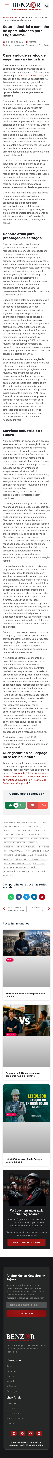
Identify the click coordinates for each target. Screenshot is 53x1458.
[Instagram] (14, 1433)
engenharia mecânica (26, 847)
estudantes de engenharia (38, 851)
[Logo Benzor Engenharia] (26, 6)
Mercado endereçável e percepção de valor (26, 995)
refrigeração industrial (15, 871)
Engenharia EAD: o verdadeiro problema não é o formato (23, 1074)
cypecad (33, 843)
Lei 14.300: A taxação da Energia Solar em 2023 (24, 1160)
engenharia (9, 847)
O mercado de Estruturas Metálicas (31, 859)
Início (5, 17)
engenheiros (43, 847)
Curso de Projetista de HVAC (17, 839)
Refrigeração (30, 867)
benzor (17, 826)
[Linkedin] (39, 1433)
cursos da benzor (40, 839)
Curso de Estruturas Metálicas (30, 835)
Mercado (14, 17)
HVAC (31, 855)
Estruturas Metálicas (32, 75)
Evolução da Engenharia (15, 855)
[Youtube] (31, 1433)
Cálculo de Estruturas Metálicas (19, 830)
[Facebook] (22, 1433)
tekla (31, 871)
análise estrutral (12, 822)
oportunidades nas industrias (18, 863)
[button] (7, 6)
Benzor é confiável (32, 826)
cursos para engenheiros (15, 843)
